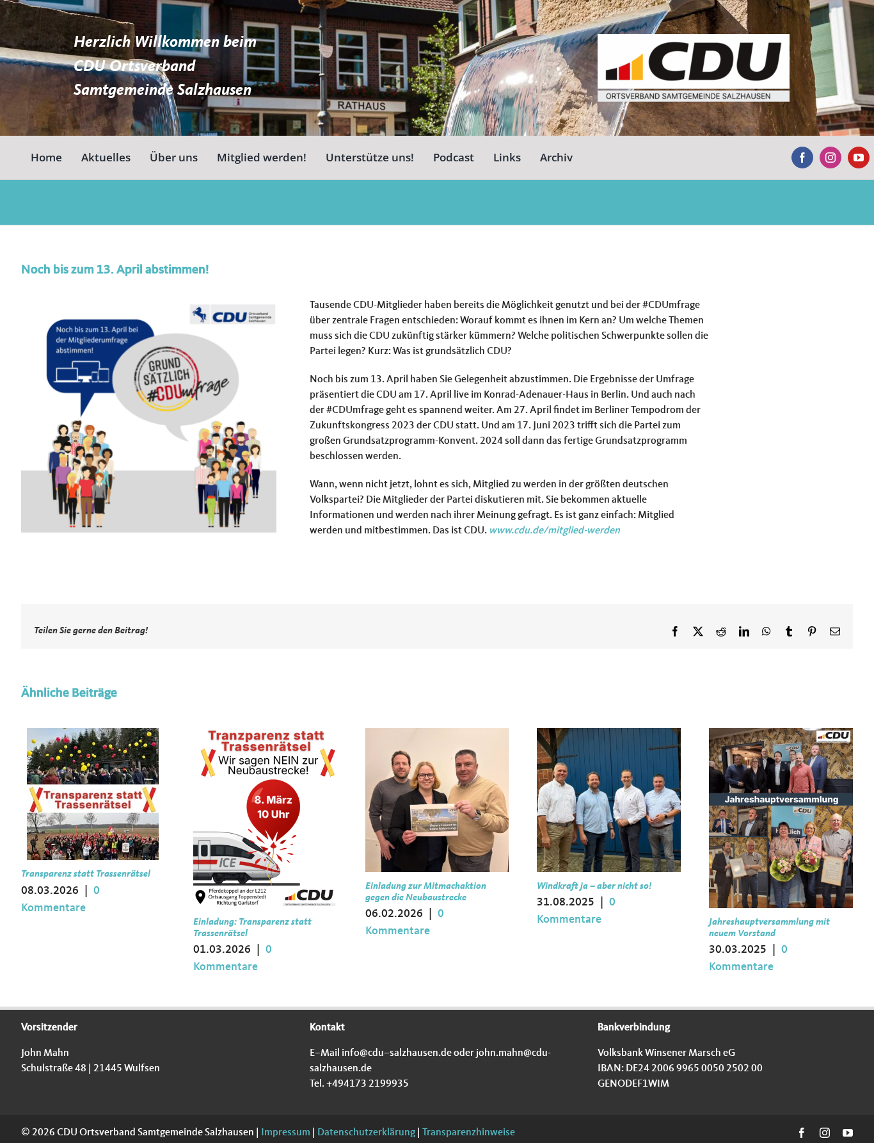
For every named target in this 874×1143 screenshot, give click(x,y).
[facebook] (802, 157)
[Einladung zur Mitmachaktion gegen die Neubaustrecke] (437, 733)
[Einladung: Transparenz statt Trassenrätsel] (265, 733)
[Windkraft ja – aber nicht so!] (609, 733)
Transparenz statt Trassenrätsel (85, 874)
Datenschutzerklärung (365, 1133)
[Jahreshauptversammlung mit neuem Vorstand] (781, 733)
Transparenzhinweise (468, 1133)
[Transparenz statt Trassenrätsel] (93, 733)
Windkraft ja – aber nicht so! (594, 886)
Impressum (284, 1133)
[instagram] (830, 157)
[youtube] (859, 157)
